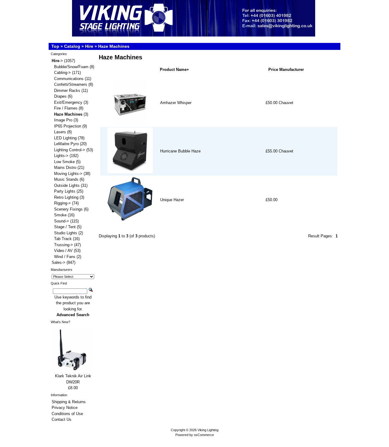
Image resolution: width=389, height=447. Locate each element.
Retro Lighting (66, 197)
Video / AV (63, 250)
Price (273, 69)
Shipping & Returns (69, 402)
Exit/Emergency (68, 102)
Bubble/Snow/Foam (71, 67)
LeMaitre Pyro (66, 143)
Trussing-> (63, 245)
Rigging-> (62, 203)
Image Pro (63, 120)
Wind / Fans (64, 256)
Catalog (72, 46)
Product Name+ (174, 69)
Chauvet (286, 102)
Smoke (60, 215)
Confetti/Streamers (70, 84)
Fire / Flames (65, 108)
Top (55, 46)
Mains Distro (65, 167)
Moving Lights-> (68, 173)
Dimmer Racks (67, 90)
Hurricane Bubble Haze (180, 151)
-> (57, 60)
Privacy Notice (64, 407)
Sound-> (61, 221)
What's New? (60, 322)
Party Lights (64, 191)
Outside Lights (67, 185)
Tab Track (63, 238)
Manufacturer (291, 69)
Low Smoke (64, 161)
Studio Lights (65, 233)
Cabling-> (62, 72)
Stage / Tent (65, 227)
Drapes (60, 96)
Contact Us (61, 419)
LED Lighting (65, 138)
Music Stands (66, 179)
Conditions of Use (67, 413)
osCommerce (204, 435)
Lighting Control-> (69, 150)
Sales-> (58, 262)
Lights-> (61, 155)
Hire (89, 46)
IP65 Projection (67, 126)
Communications (69, 78)
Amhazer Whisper (175, 102)
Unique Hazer (172, 199)
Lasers (60, 132)
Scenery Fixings (68, 209)
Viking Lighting (208, 430)
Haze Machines (113, 46)
